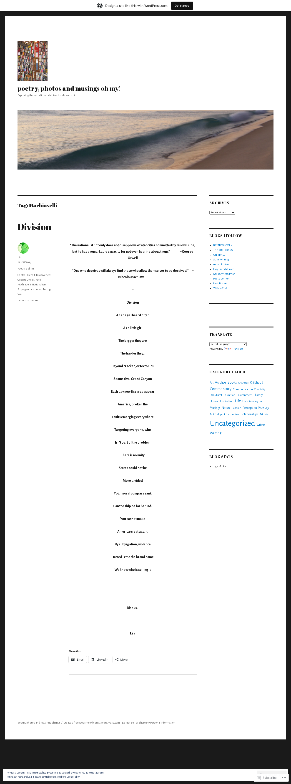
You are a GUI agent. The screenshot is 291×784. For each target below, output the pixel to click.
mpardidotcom (222, 264)
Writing (215, 433)
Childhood (256, 382)
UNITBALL (219, 254)
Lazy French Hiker (223, 269)
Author (220, 382)
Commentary (220, 389)
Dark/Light (216, 395)
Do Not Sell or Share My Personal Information (148, 722)
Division (34, 227)
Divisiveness (44, 275)
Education (229, 395)
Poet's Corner (221, 278)
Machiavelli (24, 284)
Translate (237, 348)
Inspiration (226, 401)
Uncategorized (232, 423)
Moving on (255, 401)
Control (22, 275)
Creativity (259, 389)
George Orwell (26, 279)
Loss (245, 401)
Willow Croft (220, 288)
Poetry (21, 268)
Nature (226, 407)
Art (211, 382)
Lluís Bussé (220, 283)
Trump (46, 289)
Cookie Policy (73, 776)
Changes (243, 382)
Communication (243, 389)
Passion (236, 407)
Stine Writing (221, 259)
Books (232, 382)
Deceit (31, 275)
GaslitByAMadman (224, 273)
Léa (20, 257)
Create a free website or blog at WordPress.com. (92, 722)
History (258, 395)
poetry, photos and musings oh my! (69, 88)
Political (214, 414)
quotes (37, 289)
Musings (215, 407)
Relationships (249, 414)
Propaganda (25, 289)
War (20, 294)
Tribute (264, 414)
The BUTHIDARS (223, 250)
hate (38, 279)
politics (30, 268)
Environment (244, 395)
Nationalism (39, 284)
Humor (214, 401)
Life (238, 401)
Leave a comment (28, 300)
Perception (250, 407)
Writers (261, 425)
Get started (182, 5)
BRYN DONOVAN (222, 245)
